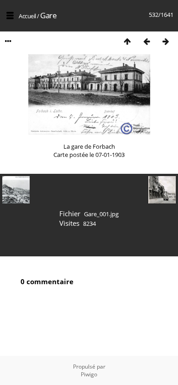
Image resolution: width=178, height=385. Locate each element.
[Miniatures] (127, 41)
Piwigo (89, 374)
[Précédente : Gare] (146, 41)
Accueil (27, 16)
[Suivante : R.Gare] (165, 41)
